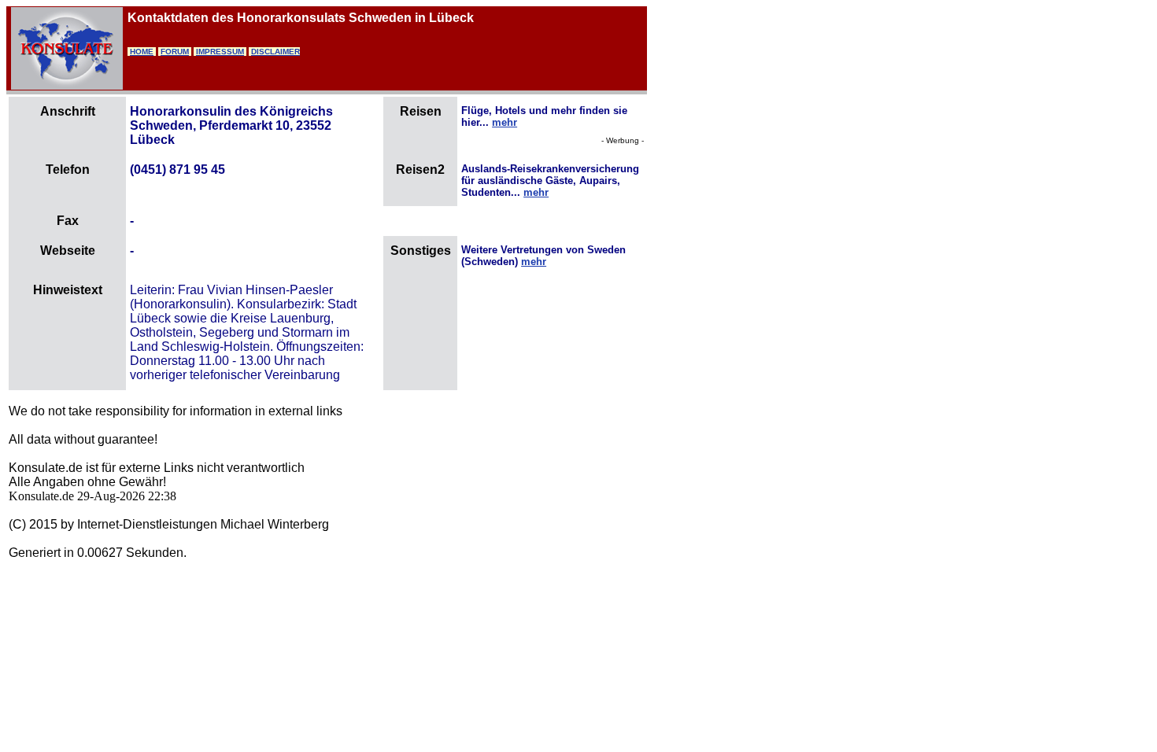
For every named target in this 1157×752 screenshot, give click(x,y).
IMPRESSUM (220, 51)
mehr (504, 122)
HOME (141, 51)
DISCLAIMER (275, 51)
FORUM (175, 51)
